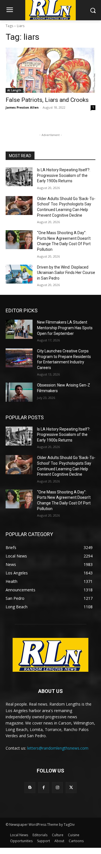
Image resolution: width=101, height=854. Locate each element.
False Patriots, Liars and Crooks (47, 99)
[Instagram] (57, 787)
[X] (71, 787)
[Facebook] (43, 787)
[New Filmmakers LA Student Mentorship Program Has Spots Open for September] (19, 329)
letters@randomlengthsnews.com (57, 748)
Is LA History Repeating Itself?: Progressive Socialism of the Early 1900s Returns (63, 175)
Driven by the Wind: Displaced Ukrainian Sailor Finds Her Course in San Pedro (66, 272)
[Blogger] (29, 787)
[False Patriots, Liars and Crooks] (50, 70)
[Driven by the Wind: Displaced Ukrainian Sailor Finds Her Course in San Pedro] (19, 274)
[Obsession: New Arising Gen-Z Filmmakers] (19, 392)
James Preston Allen (22, 107)
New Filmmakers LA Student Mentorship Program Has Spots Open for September (65, 327)
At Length (14, 90)
